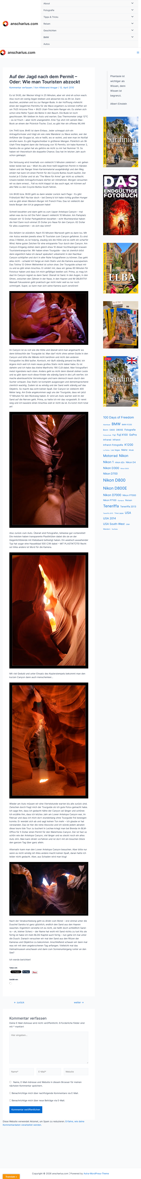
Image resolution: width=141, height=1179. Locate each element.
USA (128, 513)
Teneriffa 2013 (128, 506)
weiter (79, 1002)
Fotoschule (107, 435)
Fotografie (49, 10)
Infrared (107, 439)
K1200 (128, 444)
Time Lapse (119, 513)
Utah (128, 524)
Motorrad (110, 456)
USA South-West (114, 524)
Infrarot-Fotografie (113, 445)
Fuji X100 (122, 434)
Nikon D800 (114, 480)
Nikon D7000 (112, 495)
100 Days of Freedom (118, 417)
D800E (119, 430)
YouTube (115, 529)
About (47, 3)
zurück (19, 1002)
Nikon (123, 456)
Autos (47, 44)
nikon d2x (119, 462)
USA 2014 (109, 518)
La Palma (106, 450)
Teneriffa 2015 (108, 513)
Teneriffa (111, 506)
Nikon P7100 (109, 500)
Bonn (105, 430)
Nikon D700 (110, 473)
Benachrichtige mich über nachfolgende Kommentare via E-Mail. (45, 1093)
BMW (46, 37)
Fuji (114, 435)
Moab (131, 450)
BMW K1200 (127, 425)
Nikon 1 (108, 462)
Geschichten (50, 30)
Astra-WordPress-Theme (96, 1173)
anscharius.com (24, 24)
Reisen (47, 23)
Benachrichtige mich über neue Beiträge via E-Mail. (38, 1100)
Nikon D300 (111, 468)
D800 (112, 430)
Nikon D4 (131, 462)
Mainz (124, 449)
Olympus (121, 500)
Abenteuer (106, 425)
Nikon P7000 (129, 495)
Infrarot (116, 439)
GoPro (133, 434)
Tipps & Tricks (51, 17)
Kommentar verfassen (20, 87)
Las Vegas (115, 450)
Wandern (106, 529)
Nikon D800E (115, 488)
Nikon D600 (124, 468)
